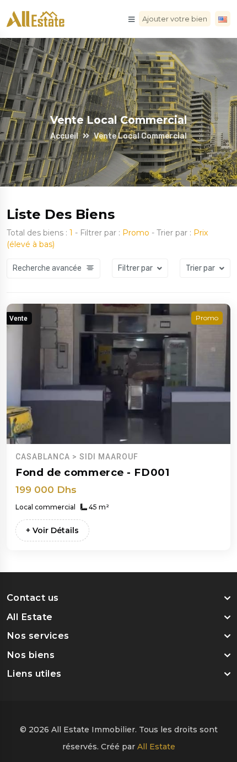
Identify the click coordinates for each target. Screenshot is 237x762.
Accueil (64, 136)
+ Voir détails (52, 530)
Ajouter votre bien (174, 18)
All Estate (156, 747)
